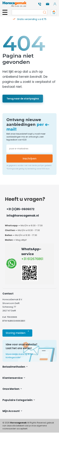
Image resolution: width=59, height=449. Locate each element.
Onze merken (11, 389)
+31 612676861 (32, 259)
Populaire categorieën (17, 400)
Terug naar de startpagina (23, 98)
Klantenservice (12, 378)
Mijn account (11, 411)
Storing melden (17, 332)
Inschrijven (29, 158)
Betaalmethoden (14, 366)
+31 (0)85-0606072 (20, 209)
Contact (7, 293)
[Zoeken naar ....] (44, 12)
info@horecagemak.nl (23, 216)
